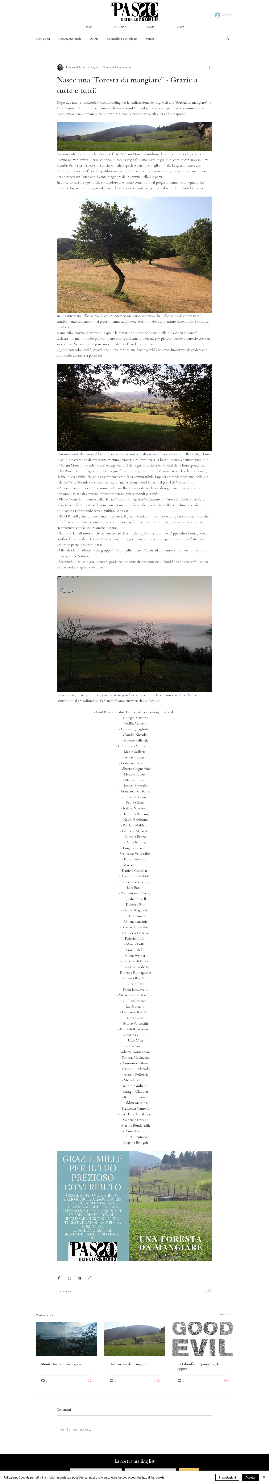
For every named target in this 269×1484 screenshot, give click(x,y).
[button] (228, 38)
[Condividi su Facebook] (59, 1278)
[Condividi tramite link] (90, 1278)
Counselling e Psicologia (122, 38)
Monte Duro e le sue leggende (62, 1364)
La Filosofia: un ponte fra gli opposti (198, 1366)
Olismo (94, 38)
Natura (149, 38)
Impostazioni (227, 1477)
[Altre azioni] (209, 67)
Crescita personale (69, 38)
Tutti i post (43, 38)
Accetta (250, 1477)
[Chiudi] (263, 1477)
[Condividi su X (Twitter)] (69, 1278)
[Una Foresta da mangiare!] (134, 1339)
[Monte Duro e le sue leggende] (66, 1339)
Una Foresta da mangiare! (128, 1364)
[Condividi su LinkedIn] (79, 1278)
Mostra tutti (226, 1314)
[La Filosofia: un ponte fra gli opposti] (202, 1339)
